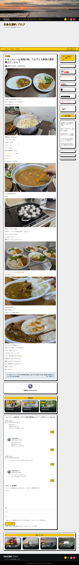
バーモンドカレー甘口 (10, 153)
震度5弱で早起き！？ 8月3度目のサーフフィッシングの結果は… (48, 547)
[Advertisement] (39, 38)
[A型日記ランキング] (64, 84)
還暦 (25, 404)
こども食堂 (7, 56)
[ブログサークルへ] (66, 90)
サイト (6, 516)
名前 (6, 507)
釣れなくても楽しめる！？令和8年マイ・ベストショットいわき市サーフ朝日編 (67, 129)
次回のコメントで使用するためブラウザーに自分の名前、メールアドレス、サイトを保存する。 (26, 520)
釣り (25, 543)
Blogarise (43, 563)
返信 (52, 431)
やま (10, 420)
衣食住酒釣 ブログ (14, 24)
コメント (7, 490)
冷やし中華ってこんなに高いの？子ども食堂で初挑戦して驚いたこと (12, 406)
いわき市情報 (26, 402)
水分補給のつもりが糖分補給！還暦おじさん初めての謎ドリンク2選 (67, 124)
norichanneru (13, 65)
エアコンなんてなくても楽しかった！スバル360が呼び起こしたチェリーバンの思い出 (67, 139)
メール (6, 511)
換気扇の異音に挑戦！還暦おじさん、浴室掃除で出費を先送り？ (67, 145)
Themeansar (49, 563)
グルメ (8, 543)
